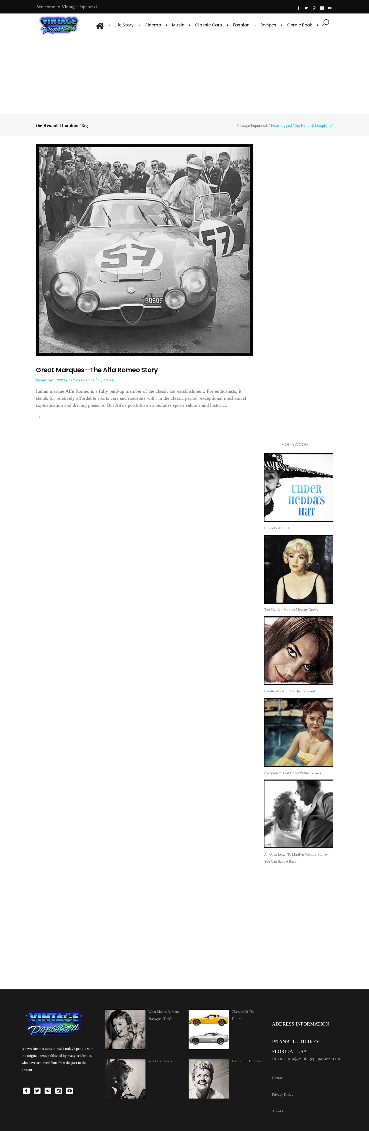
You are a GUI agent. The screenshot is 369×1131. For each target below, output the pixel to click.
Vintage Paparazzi (252, 125)
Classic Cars (83, 380)
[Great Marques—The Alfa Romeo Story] (144, 250)
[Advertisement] (184, 74)
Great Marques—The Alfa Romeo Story (97, 369)
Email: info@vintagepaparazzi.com (306, 1058)
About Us (279, 1111)
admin (108, 380)
